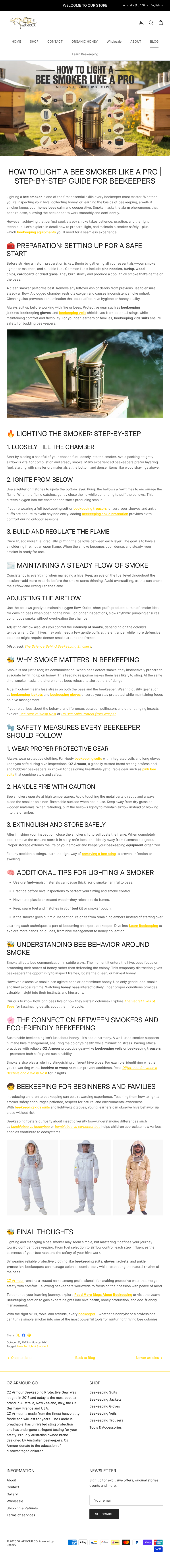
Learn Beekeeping (85, 54)
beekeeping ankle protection (105, 514)
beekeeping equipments (36, 232)
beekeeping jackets (27, 694)
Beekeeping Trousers (106, 1420)
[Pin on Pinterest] (29, 1335)
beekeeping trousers (90, 508)
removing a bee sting (99, 854)
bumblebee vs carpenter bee (77, 1126)
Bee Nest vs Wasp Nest (37, 714)
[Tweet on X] (18, 1335)
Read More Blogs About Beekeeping (103, 1294)
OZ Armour (15, 1281)
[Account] (140, 23)
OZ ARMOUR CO (27, 1541)
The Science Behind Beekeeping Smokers (58, 646)
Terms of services (21, 1515)
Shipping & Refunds (22, 1508)
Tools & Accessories (105, 1427)
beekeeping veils (72, 313)
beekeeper (86, 1314)
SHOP (34, 41)
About (11, 1480)
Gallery (12, 1494)
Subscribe (104, 1514)
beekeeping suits (88, 758)
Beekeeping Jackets (105, 1399)
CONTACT (55, 41)
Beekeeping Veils (103, 1413)
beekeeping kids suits (32, 1107)
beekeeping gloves (65, 694)
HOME (16, 41)
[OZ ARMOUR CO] (23, 23)
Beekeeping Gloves (104, 1406)
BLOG (154, 41)
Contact (13, 1487)
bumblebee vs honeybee (30, 1126)
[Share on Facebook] (23, 1335)
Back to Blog (85, 1358)
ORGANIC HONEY (84, 41)
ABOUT (135, 41)
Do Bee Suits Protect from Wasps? (88, 714)
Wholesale (114, 41)
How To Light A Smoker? (32, 1346)
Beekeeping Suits (103, 1392)
